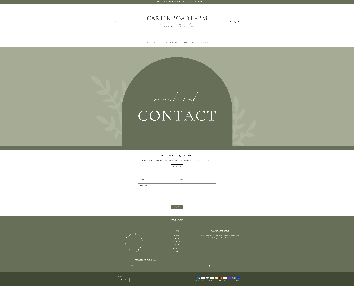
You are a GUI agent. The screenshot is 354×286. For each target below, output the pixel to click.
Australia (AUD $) (121, 280)
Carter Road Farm (205, 280)
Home (177, 238)
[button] (116, 22)
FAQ (177, 251)
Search (177, 235)
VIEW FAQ (177, 167)
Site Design (218, 280)
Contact (177, 248)
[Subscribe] (160, 265)
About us (177, 241)
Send (177, 207)
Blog (177, 245)
